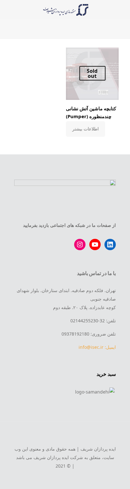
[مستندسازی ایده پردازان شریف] (65, 9)
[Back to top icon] (65, 434)
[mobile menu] (121, 9)
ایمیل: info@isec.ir (97, 347)
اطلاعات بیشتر (85, 129)
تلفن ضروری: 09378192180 (89, 334)
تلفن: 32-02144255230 (93, 321)
